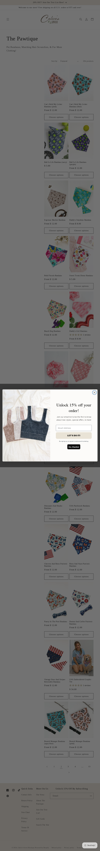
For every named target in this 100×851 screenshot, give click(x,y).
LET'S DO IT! (73, 435)
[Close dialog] (94, 392)
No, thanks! (74, 446)
